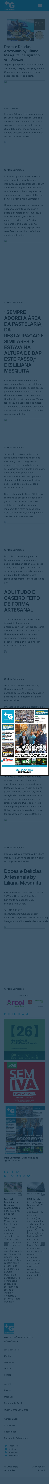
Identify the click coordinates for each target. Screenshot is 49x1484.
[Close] (43, 713)
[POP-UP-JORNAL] (24, 709)
